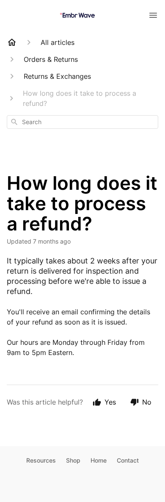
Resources (41, 460)
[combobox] (82, 122)
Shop (73, 460)
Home (99, 460)
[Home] (12, 42)
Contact (128, 460)
